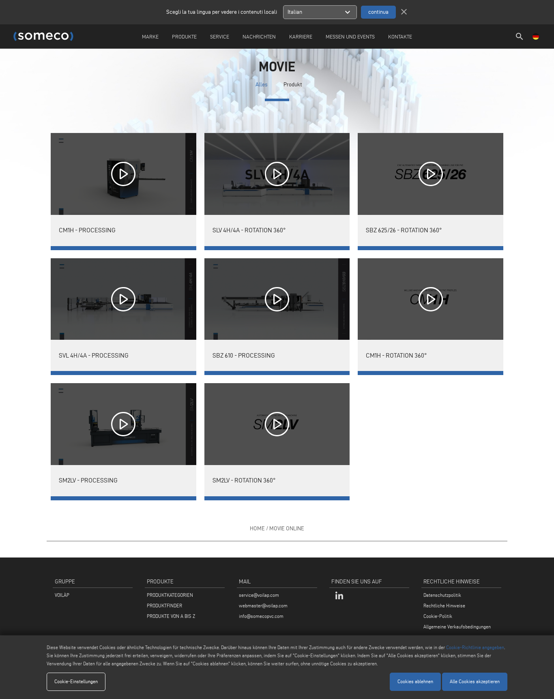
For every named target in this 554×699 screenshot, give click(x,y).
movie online (286, 528)
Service (219, 36)
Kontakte (400, 36)
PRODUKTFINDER (164, 605)
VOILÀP (62, 595)
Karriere (300, 36)
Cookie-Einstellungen (76, 681)
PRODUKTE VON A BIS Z (171, 616)
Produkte (184, 36)
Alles (261, 84)
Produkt (292, 84)
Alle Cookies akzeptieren (475, 681)
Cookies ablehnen (415, 681)
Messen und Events (350, 36)
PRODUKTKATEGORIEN (170, 595)
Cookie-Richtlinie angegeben (475, 647)
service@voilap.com (259, 595)
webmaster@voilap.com (263, 605)
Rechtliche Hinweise (444, 605)
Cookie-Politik (437, 616)
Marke (150, 36)
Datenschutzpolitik (442, 595)
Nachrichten (259, 36)
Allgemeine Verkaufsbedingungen (457, 626)
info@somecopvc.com (261, 616)
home (257, 528)
